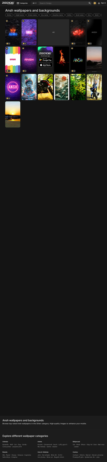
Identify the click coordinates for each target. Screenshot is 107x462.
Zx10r (60, 455)
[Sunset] (94, 60)
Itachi (55, 444)
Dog (19, 444)
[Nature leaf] (77, 87)
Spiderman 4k (90, 457)
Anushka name (58, 15)
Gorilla (24, 444)
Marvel (88, 455)
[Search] (90, 3)
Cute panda (7, 446)
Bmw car (50, 457)
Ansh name (79, 15)
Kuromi (40, 444)
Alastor (54, 446)
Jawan (76, 446)
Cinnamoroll (48, 444)
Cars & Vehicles (43, 452)
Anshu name (32, 15)
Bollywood (76, 441)
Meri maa (101, 444)
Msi (4, 455)
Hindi (78, 444)
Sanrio (49, 446)
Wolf (11, 444)
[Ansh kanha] (29, 87)
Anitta (69, 15)
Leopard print (17, 446)
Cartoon (75, 455)
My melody (41, 446)
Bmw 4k (54, 455)
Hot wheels (46, 455)
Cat (15, 444)
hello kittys (6, 457)
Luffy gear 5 (63, 444)
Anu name (44, 15)
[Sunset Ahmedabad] (12, 114)
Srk (74, 444)
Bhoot (83, 444)
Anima (9, 15)
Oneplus (14, 457)
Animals (5, 441)
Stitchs (82, 455)
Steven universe (97, 455)
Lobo (97, 457)
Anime (40, 441)
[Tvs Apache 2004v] (45, 87)
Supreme (27, 455)
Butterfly (6, 444)
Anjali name (20, 15)
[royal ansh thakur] (94, 87)
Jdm (39, 455)
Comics (75, 452)
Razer (8, 455)
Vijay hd (89, 444)
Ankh (97, 15)
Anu (89, 15)
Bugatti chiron (59, 457)
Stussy (14, 455)
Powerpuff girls (78, 457)
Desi (95, 444)
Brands (5, 452)
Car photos (41, 457)
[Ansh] (61, 60)
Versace (20, 455)
